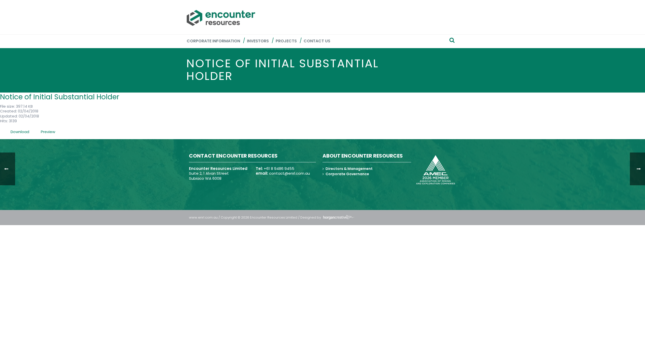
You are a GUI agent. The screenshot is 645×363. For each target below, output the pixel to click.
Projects (286, 41)
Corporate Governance (347, 173)
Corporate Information (213, 41)
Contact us (317, 41)
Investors (258, 41)
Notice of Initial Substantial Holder (59, 97)
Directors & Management (349, 168)
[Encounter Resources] (221, 18)
